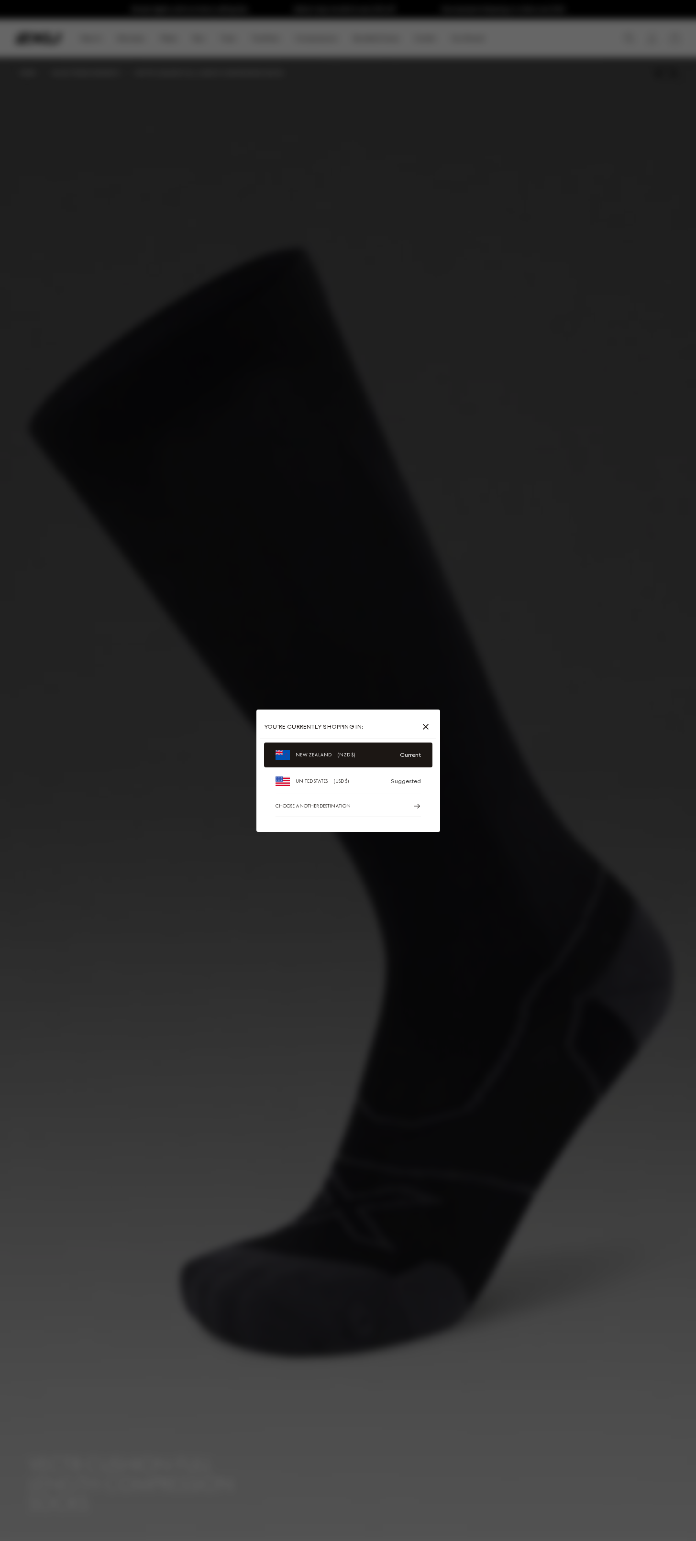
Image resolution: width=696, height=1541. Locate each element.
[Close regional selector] (427, 727)
